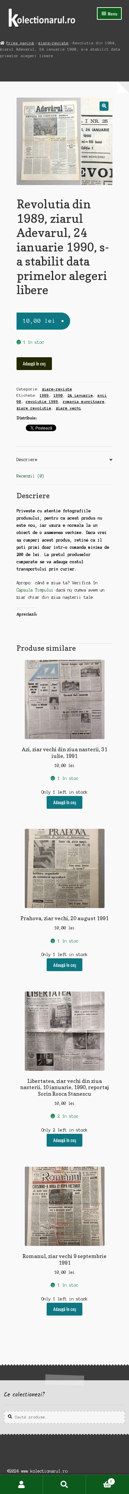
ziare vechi (68, 408)
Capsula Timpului (35, 590)
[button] (104, 106)
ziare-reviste (53, 43)
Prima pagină (20, 43)
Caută (64, 1484)
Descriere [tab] (27, 459)
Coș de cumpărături (99, 1479)
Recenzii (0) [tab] (30, 476)
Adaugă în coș (34, 363)
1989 (44, 395)
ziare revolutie (34, 408)
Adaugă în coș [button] (64, 802)
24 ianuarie (80, 395)
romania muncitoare (84, 402)
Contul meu (21, 1484)
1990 (58, 395)
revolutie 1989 (42, 402)
